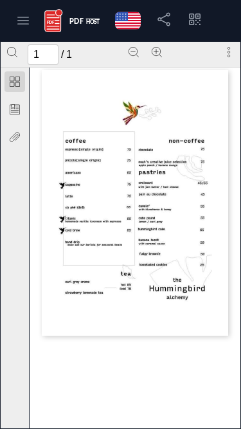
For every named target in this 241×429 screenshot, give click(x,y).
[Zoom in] (157, 52)
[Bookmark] (14, 109)
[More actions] (229, 52)
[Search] (12, 52)
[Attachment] (14, 137)
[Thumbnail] (14, 81)
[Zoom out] (133, 52)
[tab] (14, 84)
